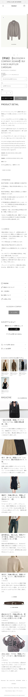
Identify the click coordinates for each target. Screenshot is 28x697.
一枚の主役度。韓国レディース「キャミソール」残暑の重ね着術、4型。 (13, 422)
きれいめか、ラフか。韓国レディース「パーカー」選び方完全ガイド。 (14, 656)
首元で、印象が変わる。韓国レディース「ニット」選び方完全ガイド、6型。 (14, 577)
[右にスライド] (17, 55)
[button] (3, 6)
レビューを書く (14, 329)
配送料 (4, 74)
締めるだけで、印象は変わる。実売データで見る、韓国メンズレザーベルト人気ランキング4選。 (14, 616)
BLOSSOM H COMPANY (8, 70)
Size (2, 83)
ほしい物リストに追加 (7, 98)
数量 (2, 89)
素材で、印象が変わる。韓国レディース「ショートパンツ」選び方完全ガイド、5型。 (14, 497)
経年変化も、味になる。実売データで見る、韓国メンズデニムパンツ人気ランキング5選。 (14, 537)
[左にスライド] (10, 55)
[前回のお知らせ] (3, 2)
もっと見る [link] (14, 312)
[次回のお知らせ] (25, 2)
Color (2, 76)
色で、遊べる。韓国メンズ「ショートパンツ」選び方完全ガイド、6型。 (14, 460)
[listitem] (5, 367)
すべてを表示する (22, 398)
